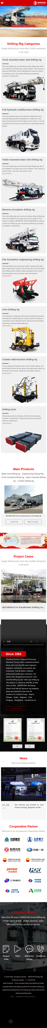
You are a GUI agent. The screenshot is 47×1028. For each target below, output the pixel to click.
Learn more (14, 522)
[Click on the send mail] (11, 1021)
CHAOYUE (31, 980)
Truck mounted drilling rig (12, 477)
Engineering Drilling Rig (32, 474)
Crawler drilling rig (26, 481)
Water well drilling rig (11, 474)
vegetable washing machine (25, 996)
